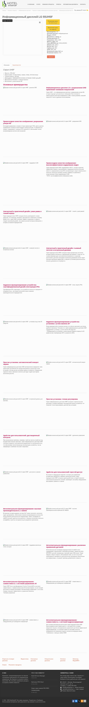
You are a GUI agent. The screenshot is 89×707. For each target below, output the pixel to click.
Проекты (58, 4)
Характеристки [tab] (16, 65)
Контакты (83, 4)
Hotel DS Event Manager (38, 675)
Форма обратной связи (68, 690)
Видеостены (25, 659)
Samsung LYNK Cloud (37, 682)
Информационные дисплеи (25, 10)
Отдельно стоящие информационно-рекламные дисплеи (44, 10)
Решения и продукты (48, 4)
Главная (4, 10)
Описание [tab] (6, 65)
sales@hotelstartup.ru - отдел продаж (73, 689)
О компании (31, 4)
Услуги (38, 4)
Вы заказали (77, 10)
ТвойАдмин (40, 700)
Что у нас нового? (37, 673)
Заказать (50, 56)
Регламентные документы (70, 4)
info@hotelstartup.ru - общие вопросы (73, 687)
